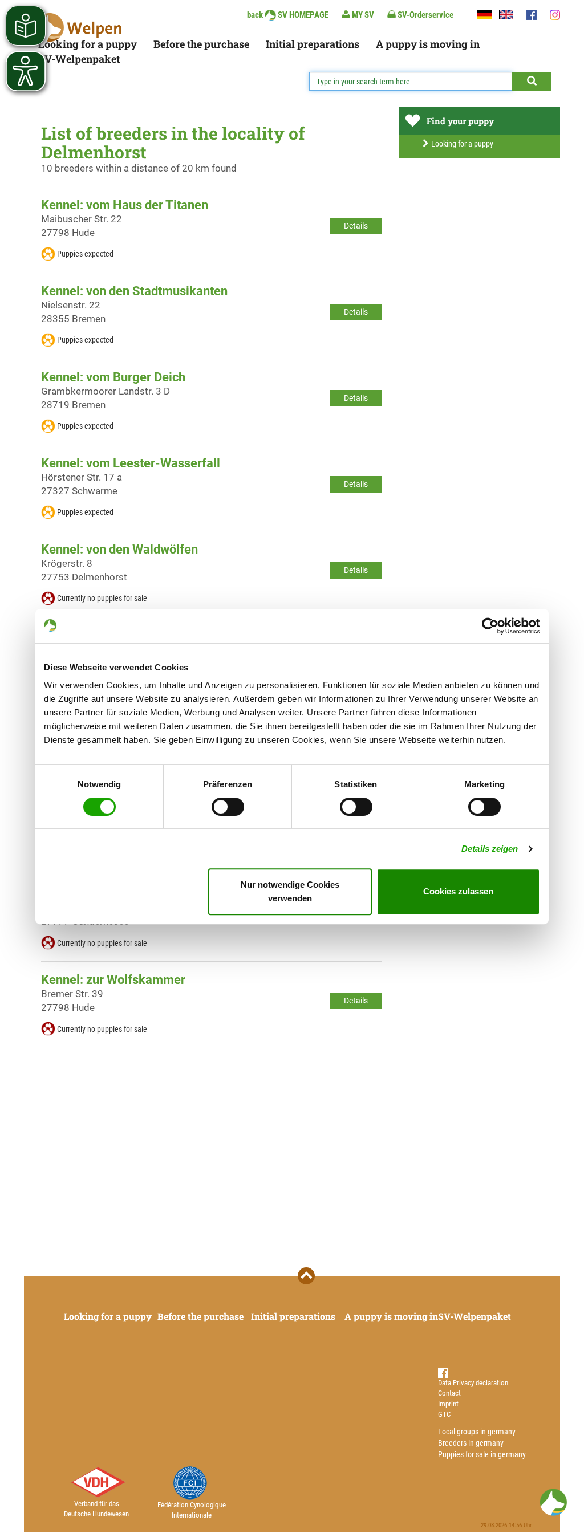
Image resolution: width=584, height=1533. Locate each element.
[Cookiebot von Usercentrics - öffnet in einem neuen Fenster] (490, 626)
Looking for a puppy (87, 44)
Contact (449, 1393)
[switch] (228, 807)
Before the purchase (201, 44)
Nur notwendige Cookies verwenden (290, 891)
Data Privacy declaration (473, 1383)
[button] (553, 1502)
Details (356, 225)
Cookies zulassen (458, 891)
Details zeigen (489, 848)
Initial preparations (312, 44)
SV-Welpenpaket (79, 59)
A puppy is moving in (428, 44)
